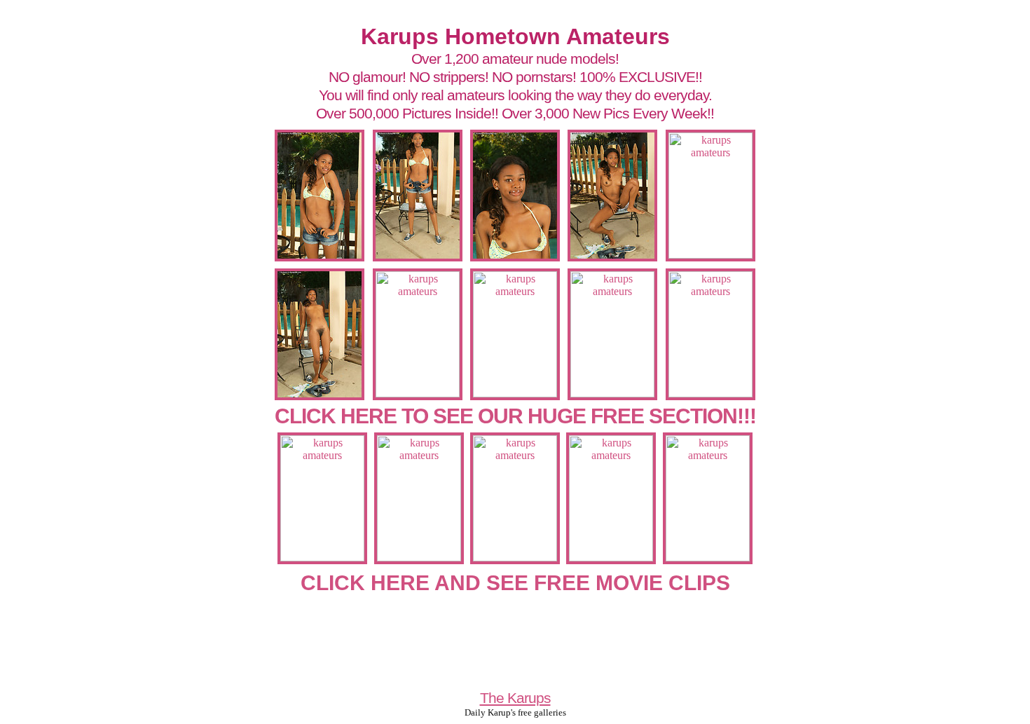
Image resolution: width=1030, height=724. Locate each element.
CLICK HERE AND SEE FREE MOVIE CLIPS (515, 582)
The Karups (515, 698)
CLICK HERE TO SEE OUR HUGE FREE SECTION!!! (515, 416)
